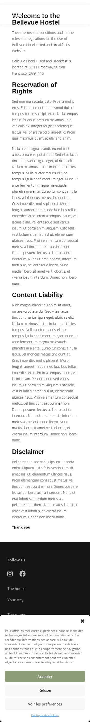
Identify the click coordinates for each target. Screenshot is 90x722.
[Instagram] (10, 573)
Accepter (45, 676)
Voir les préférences (45, 703)
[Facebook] (22, 573)
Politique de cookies (45, 715)
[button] (82, 621)
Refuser (45, 690)
